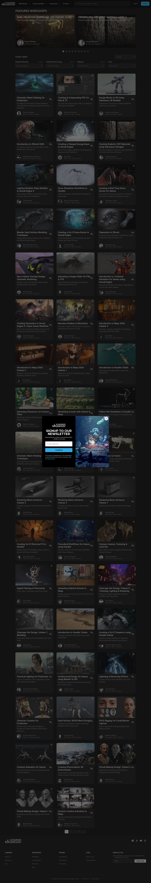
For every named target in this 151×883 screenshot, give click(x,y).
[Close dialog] (106, 418)
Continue (59, 450)
